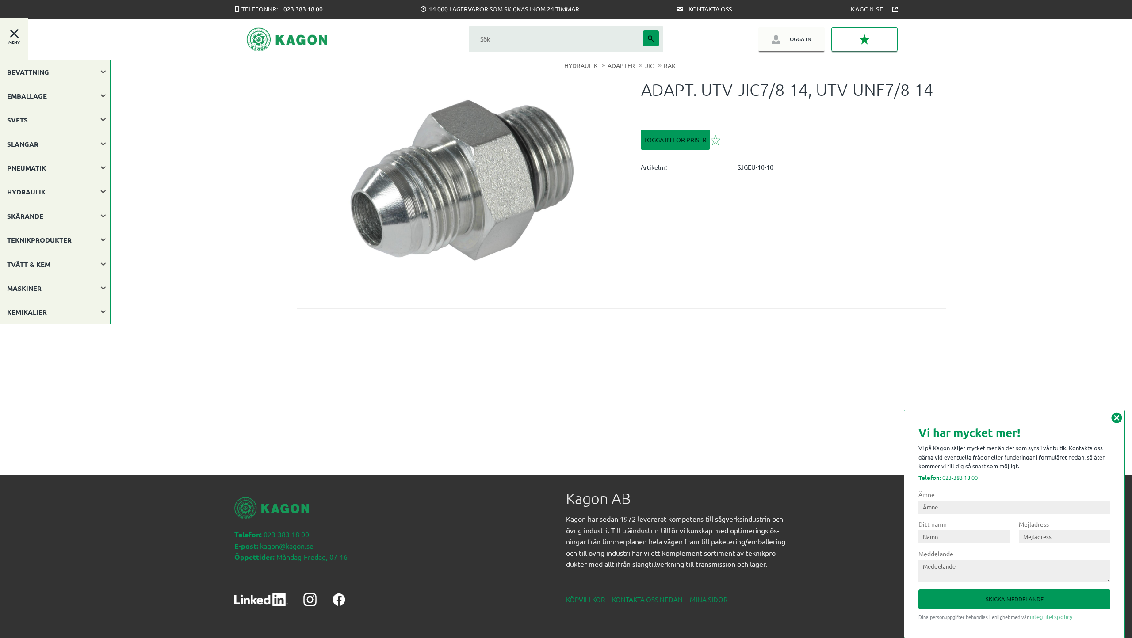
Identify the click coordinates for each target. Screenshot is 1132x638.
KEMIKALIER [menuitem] (27, 312)
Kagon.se (867, 9)
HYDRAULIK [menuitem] (26, 191)
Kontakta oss (710, 9)
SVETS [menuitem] (17, 119)
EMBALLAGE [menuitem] (27, 95)
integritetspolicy (1051, 616)
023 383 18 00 (303, 9)
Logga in (799, 39)
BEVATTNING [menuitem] (28, 72)
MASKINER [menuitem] (24, 288)
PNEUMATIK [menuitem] (26, 167)
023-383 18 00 (948, 477)
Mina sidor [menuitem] (708, 599)
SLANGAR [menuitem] (22, 144)
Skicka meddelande (1015, 599)
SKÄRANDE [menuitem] (25, 216)
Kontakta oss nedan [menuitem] (647, 599)
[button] (864, 39)
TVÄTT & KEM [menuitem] (28, 264)
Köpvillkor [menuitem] (585, 599)
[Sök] (651, 38)
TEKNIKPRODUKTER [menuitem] (39, 239)
